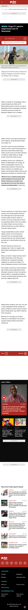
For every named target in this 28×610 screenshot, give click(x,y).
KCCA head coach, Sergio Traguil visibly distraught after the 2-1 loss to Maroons (7, 433)
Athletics (11, 521)
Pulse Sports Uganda (19, 595)
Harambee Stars (13, 542)
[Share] (25, 38)
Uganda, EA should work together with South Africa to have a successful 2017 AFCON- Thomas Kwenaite (13, 410)
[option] (8, 428)
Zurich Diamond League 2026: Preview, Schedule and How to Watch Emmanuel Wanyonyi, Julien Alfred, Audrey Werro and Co (17, 526)
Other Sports (12, 500)
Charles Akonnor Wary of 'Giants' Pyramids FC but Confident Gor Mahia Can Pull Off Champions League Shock (18, 515)
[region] (14, 428)
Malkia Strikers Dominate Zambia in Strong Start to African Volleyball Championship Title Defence (18, 505)
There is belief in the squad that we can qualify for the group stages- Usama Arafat (20, 433)
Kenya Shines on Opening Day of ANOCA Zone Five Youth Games (17, 536)
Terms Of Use (5, 587)
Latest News (4, 6)
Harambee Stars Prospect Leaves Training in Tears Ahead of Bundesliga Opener (18, 546)
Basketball (19, 574)
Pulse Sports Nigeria (4, 595)
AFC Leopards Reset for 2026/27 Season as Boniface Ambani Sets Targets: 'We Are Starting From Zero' (18, 494)
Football (5, 9)
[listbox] (14, 428)
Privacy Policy (20, 584)
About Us (3, 584)
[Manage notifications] (25, 607)
